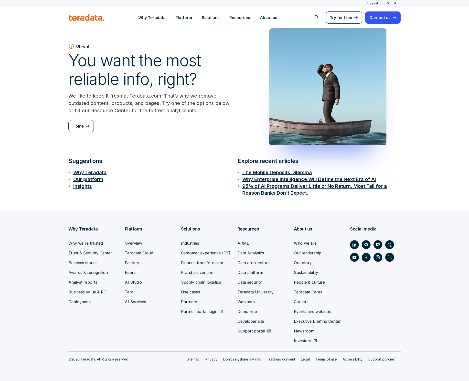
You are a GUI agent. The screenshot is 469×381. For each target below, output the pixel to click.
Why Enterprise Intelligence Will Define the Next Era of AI (309, 179)
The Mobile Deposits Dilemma (277, 172)
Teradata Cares (308, 292)
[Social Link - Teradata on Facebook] (366, 257)
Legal (305, 359)
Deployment (79, 301)
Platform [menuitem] (183, 17)
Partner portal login (199, 311)
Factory (132, 262)
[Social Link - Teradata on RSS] (389, 257)
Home (78, 126)
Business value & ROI (88, 292)
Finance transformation (202, 262)
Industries (190, 243)
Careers (301, 301)
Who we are (305, 243)
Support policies (381, 359)
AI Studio (133, 282)
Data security (249, 282)
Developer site (250, 321)
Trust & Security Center (90, 253)
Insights (82, 186)
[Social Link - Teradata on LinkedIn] (354, 244)
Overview (133, 243)
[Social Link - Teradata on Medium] (377, 244)
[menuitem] (317, 17)
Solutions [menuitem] (211, 17)
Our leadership (307, 253)
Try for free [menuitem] (341, 17)
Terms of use (326, 359)
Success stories (82, 262)
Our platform (88, 179)
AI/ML (243, 243)
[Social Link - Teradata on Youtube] (354, 257)
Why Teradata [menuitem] (152, 17)
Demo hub (247, 311)
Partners (189, 301)
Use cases (190, 292)
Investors (302, 340)
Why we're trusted (85, 243)
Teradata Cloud (139, 253)
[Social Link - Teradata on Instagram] (377, 257)
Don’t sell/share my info (242, 359)
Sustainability (306, 272)
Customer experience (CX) (205, 253)
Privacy (211, 359)
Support (372, 3)
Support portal (251, 331)
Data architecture (253, 262)
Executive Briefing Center (317, 321)
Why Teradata (90, 172)
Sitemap (193, 359)
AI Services (135, 301)
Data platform (250, 272)
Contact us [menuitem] (380, 17)
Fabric (131, 272)
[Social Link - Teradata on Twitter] (389, 244)
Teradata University (255, 292)
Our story (303, 262)
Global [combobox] (391, 3)
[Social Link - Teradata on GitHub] (366, 244)
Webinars (246, 301)
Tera (129, 292)
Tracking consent (281, 359)
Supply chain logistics (201, 282)
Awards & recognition (88, 272)
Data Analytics (250, 253)
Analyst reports (82, 282)
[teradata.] (86, 17)
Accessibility (352, 359)
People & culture (309, 282)
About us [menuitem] (268, 17)
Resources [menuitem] (239, 17)
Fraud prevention (197, 272)
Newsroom (304, 331)
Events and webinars (313, 311)
